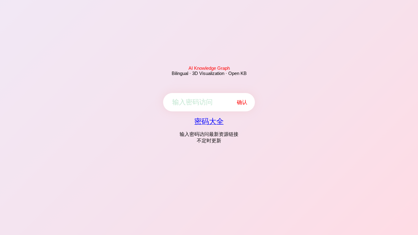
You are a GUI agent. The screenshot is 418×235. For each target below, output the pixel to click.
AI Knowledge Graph (209, 68)
